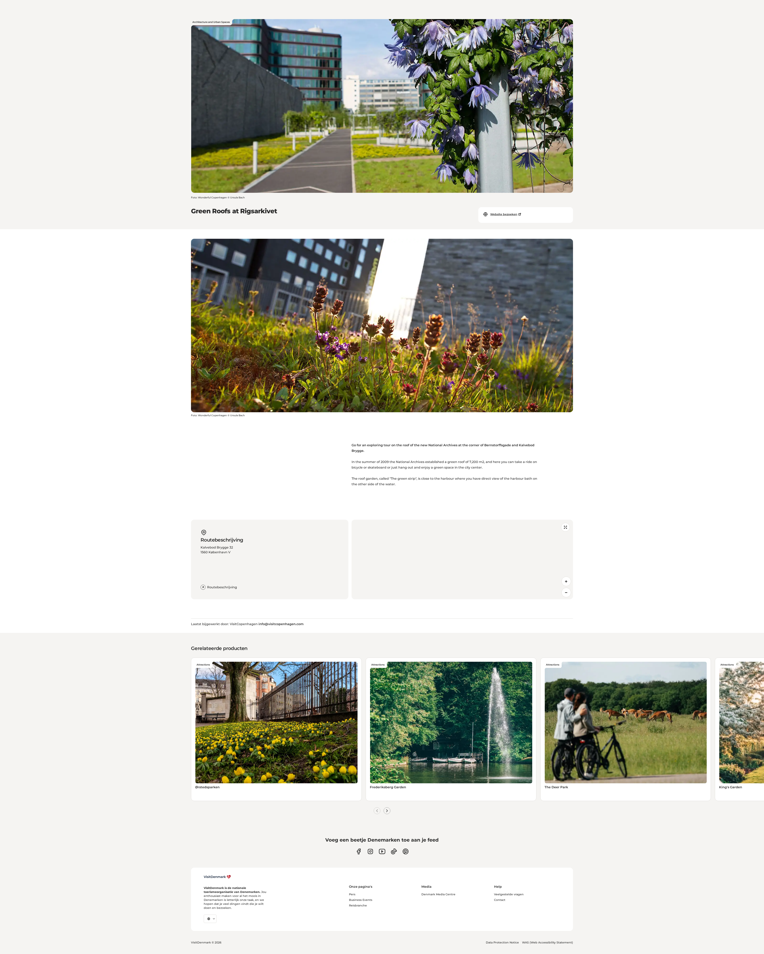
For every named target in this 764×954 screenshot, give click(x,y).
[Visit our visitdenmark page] (382, 851)
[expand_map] (565, 527)
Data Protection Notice (502, 942)
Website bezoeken (503, 214)
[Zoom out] (566, 592)
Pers (352, 894)
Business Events (360, 900)
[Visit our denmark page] (358, 851)
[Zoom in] (566, 581)
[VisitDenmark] (217, 877)
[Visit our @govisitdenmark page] (393, 851)
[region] (462, 559)
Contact (499, 900)
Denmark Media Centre (438, 894)
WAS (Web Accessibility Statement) (547, 942)
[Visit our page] (370, 851)
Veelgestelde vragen (509, 894)
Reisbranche (358, 905)
